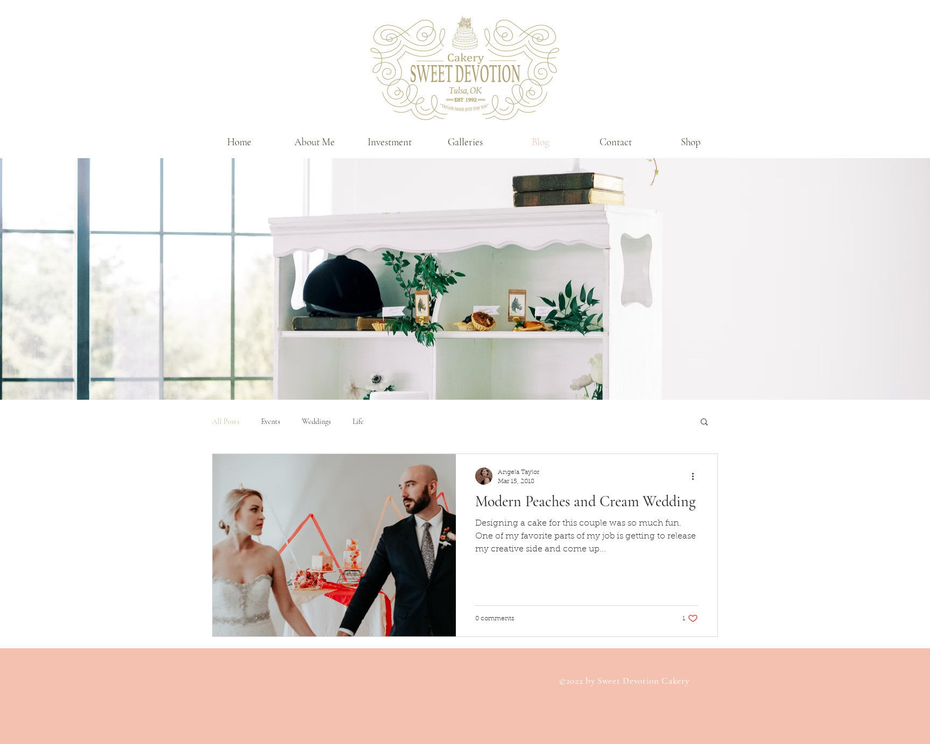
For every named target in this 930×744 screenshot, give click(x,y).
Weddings (316, 421)
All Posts (225, 421)
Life (358, 421)
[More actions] (696, 476)
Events (270, 421)
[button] (465, 142)
